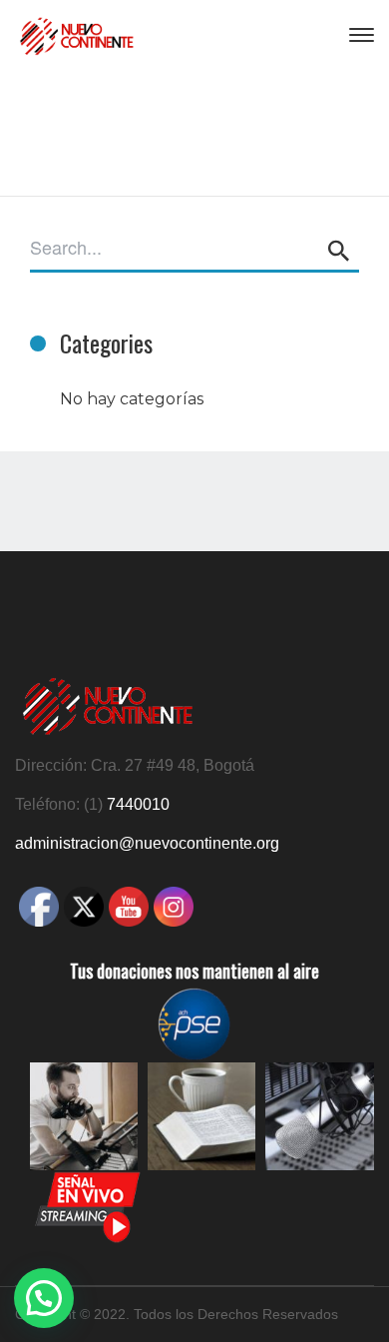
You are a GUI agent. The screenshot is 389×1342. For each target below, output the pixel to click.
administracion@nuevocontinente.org (147, 843)
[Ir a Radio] (87, 1239)
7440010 (138, 804)
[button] (44, 1298)
